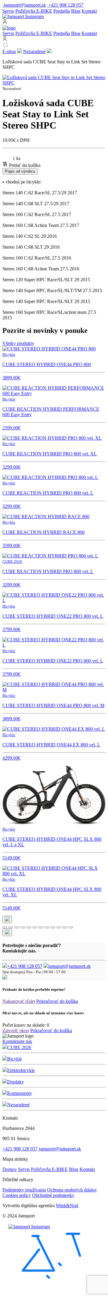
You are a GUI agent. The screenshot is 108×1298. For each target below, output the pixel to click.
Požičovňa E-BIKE (33, 11)
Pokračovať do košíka (57, 1001)
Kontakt (89, 11)
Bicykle (14, 1058)
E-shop (9, 51)
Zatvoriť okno (15, 1030)
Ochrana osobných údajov (72, 1189)
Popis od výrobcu (20, 171)
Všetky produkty (18, 343)
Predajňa (61, 11)
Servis (8, 11)
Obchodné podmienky (53, 1195)
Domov (9, 1169)
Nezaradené (34, 51)
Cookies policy (16, 1195)
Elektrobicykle (21, 1070)
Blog (75, 11)
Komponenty (19, 1093)
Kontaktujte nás (17, 1041)
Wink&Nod (67, 1205)
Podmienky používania (24, 1189)
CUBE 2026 (19, 1047)
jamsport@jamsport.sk (69, 966)
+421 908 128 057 (24, 966)
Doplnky (15, 1081)
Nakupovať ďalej (18, 1001)
